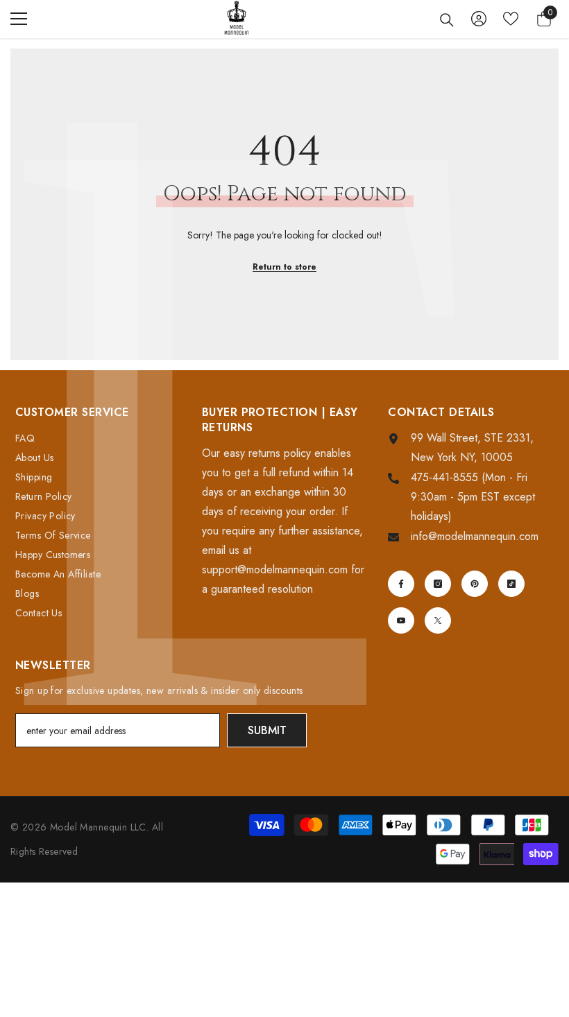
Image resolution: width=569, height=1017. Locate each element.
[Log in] (478, 18)
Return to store (284, 267)
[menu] (18, 18)
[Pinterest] (474, 584)
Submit (267, 730)
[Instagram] (438, 584)
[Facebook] (401, 584)
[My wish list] (510, 18)
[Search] (447, 20)
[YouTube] (401, 620)
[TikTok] (511, 584)
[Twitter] (438, 620)
